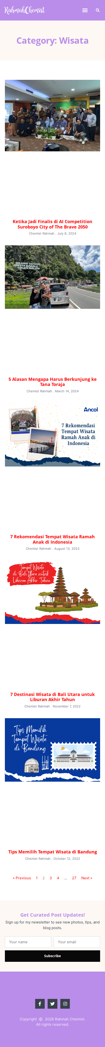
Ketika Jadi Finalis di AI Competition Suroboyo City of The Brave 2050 (52, 224)
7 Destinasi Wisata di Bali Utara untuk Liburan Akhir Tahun (52, 697)
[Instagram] (65, 1004)
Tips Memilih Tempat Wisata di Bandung (52, 852)
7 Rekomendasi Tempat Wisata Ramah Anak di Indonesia (52, 539)
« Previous (22, 878)
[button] (85, 10)
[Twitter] (52, 1004)
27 (74, 878)
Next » (86, 878)
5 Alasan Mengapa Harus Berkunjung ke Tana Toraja (53, 381)
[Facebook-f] (40, 1004)
